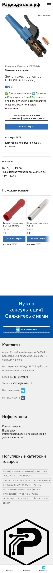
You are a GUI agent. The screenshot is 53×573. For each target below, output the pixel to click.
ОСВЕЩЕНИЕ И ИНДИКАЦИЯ (38, 480)
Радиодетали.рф (21, 4)
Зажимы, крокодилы (17, 70)
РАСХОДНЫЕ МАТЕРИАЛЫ (14, 489)
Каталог (21, 66)
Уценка (6, 503)
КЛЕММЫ (34, 66)
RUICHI (6, 229)
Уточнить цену (26, 127)
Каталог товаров (11, 426)
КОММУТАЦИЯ (41, 471)
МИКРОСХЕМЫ (25, 476)
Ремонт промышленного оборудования (24, 433)
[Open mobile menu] (49, 4)
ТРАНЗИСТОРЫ (9, 494)
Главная (9, 66)
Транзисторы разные (28, 494)
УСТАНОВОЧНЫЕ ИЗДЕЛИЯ (14, 498)
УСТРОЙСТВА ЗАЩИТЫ (38, 498)
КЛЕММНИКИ (17, 471)
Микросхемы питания (13, 480)
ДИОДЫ (6, 471)
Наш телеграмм (29, 329)
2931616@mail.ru (19, 377)
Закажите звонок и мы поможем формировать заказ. (26, 117)
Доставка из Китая (12, 437)
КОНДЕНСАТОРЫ (10, 476)
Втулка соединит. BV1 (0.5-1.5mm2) (13, 224)
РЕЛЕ (29, 489)
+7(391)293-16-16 (22, 383)
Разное (36, 489)
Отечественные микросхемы (17, 485)
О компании (8, 430)
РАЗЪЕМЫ (37, 485)
